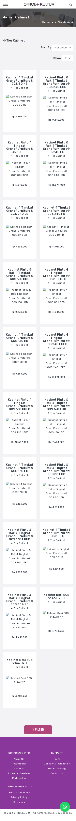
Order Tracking (57, 768)
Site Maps (19, 802)
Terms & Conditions (19, 792)
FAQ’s (57, 759)
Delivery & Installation (57, 763)
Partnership (19, 778)
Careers (19, 768)
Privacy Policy (19, 797)
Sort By (46, 47)
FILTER (39, 729)
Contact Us (56, 773)
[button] (70, 5)
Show (57, 58)
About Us (19, 759)
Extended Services (19, 773)
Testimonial (19, 763)
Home (46, 22)
